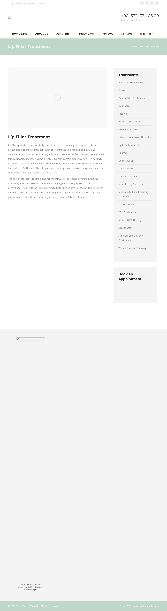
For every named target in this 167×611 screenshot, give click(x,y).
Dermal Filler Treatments (131, 98)
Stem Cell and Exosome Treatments (131, 238)
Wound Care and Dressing (132, 248)
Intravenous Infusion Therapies (134, 137)
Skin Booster (125, 227)
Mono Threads (126, 204)
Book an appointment (131, 20)
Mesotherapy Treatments (131, 184)
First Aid (122, 113)
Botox (121, 90)
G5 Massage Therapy (129, 121)
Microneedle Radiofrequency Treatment (133, 194)
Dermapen (124, 105)
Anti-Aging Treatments (130, 82)
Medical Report (126, 168)
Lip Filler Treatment (128, 145)
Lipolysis (122, 152)
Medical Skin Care (127, 176)
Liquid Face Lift (126, 160)
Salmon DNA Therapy (129, 220)
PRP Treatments (127, 212)
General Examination (129, 129)
